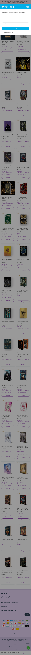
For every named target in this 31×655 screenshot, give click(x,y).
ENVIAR (15, 29)
